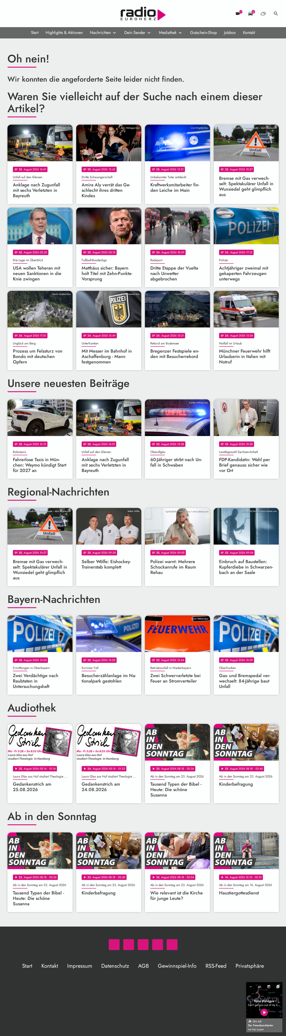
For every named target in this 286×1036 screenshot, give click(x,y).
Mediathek (168, 33)
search (276, 13)
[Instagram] (30, 13)
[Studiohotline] (48, 13)
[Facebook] (21, 13)
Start (34, 33)
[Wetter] (263, 13)
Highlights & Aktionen (64, 33)
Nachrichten (100, 33)
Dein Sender (134, 33)
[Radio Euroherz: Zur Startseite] (143, 14)
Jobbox (230, 33)
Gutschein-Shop (203, 33)
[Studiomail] (39, 13)
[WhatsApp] (12, 13)
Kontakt (249, 33)
